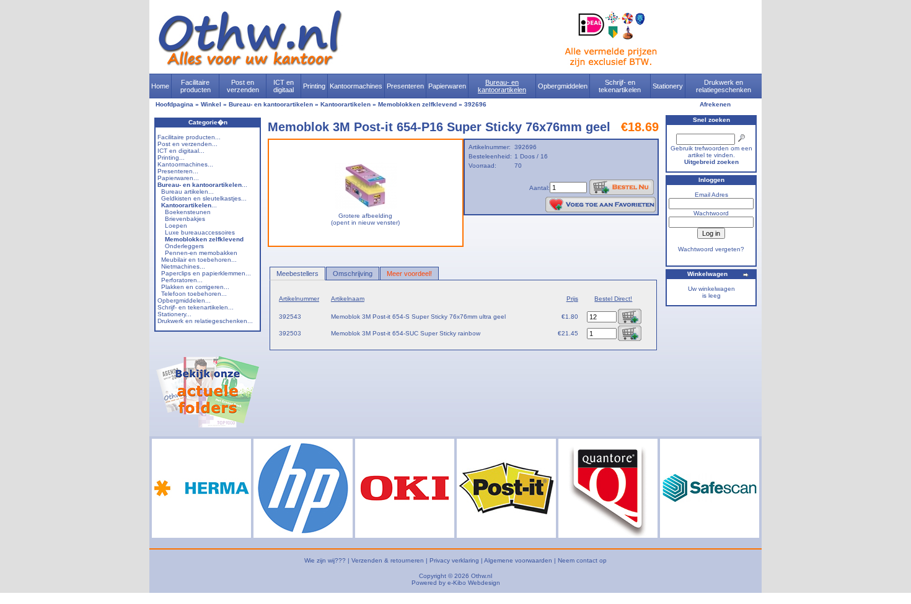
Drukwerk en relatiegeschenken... (205, 320)
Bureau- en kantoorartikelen (502, 86)
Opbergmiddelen (563, 86)
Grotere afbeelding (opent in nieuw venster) (365, 219)
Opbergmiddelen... (184, 300)
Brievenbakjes (185, 218)
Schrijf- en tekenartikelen (620, 86)
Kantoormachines (356, 86)
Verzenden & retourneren (387, 560)
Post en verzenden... (187, 143)
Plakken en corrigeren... (195, 286)
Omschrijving (352, 273)
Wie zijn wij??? (325, 560)
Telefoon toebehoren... (194, 293)
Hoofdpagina (174, 104)
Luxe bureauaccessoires (200, 232)
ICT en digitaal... (181, 150)
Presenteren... (177, 171)
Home (160, 86)
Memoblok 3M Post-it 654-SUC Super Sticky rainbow (405, 333)
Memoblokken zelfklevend (417, 104)
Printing (314, 86)
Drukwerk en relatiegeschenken (723, 86)
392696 (475, 104)
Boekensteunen (188, 212)
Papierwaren (447, 86)
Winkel (211, 104)
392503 (290, 333)
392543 (290, 316)
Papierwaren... (178, 178)
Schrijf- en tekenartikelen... (195, 307)
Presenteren (405, 86)
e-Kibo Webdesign (473, 582)
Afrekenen (715, 104)
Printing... (171, 157)
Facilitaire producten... (189, 137)
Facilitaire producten (195, 86)
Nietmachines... (183, 266)
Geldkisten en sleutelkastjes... (204, 198)
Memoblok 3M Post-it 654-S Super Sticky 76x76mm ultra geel (418, 316)
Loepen (176, 225)
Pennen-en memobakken (201, 252)
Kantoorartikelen (345, 104)
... (202, 184)
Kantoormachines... (185, 164)
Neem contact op (582, 560)
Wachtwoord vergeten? (711, 249)
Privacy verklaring (454, 560)
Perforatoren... (182, 280)
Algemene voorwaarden (518, 560)
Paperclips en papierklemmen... (206, 273)
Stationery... (174, 314)
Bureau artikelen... (187, 191)
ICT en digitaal (283, 86)
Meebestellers (297, 273)
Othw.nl (481, 575)
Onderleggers (184, 246)
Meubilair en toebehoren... (199, 259)
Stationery (668, 86)
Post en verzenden (243, 86)
